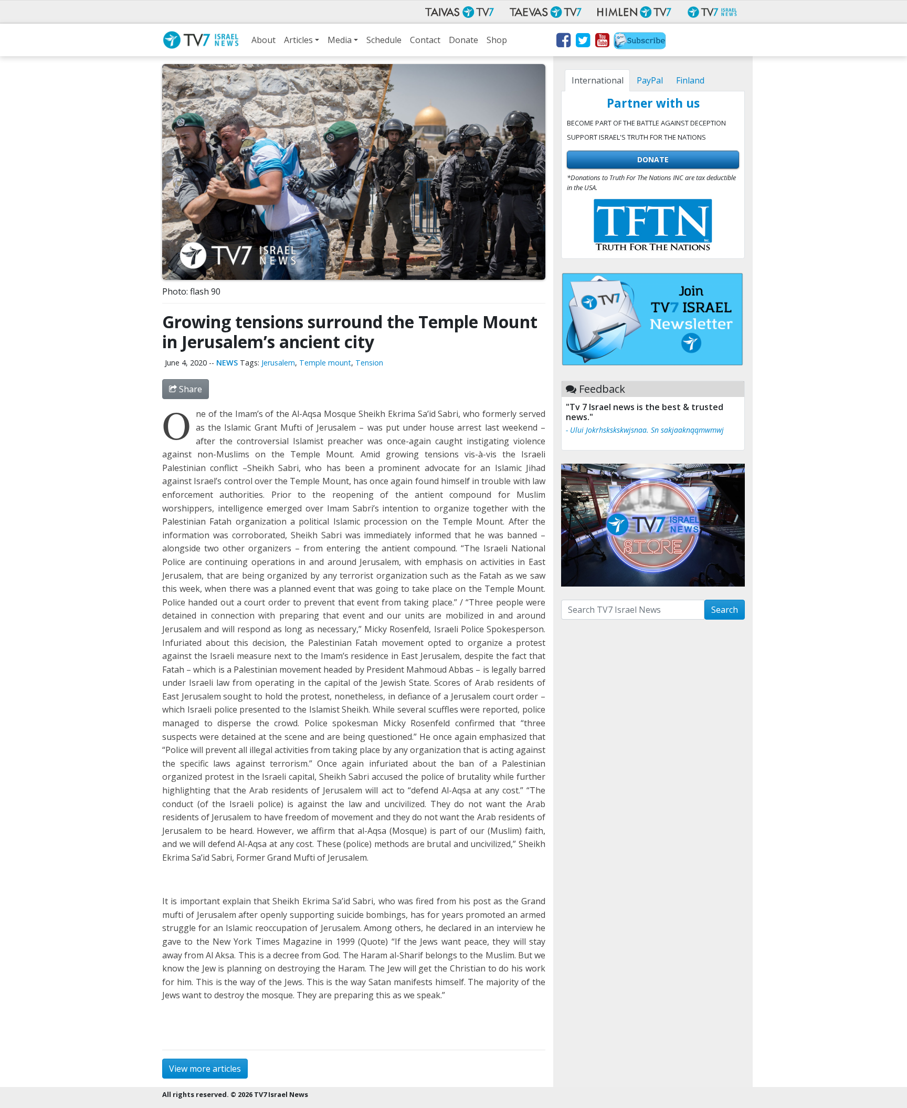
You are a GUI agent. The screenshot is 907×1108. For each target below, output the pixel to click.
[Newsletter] (639, 42)
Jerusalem (278, 363)
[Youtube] (601, 42)
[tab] (597, 80)
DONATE (653, 159)
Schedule (384, 40)
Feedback (602, 389)
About (263, 40)
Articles (298, 40)
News (227, 363)
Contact (425, 40)
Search (724, 609)
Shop (497, 40)
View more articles (205, 1068)
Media (340, 40)
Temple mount (325, 363)
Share (189, 389)
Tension (369, 363)
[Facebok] (563, 42)
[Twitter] (582, 42)
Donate (463, 40)
